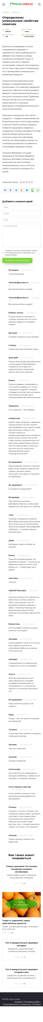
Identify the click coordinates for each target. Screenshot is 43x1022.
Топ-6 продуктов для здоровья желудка (21, 944)
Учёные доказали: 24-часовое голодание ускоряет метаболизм (21, 869)
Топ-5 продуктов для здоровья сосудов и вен (21, 970)
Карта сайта (36, 1007)
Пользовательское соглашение (17, 1004)
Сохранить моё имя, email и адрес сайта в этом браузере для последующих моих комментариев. (21, 253)
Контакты (19, 1002)
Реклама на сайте (32, 1002)
